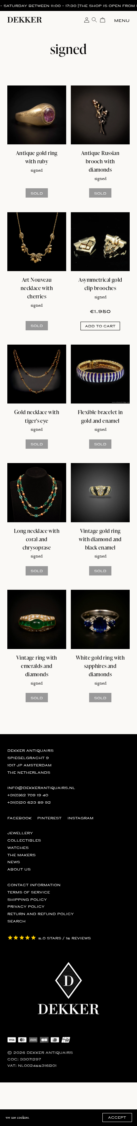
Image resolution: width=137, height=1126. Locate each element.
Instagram (80, 818)
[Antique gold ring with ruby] (36, 114)
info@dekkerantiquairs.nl (41, 788)
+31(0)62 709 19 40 (27, 795)
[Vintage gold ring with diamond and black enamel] (100, 492)
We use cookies (17, 1117)
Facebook (19, 818)
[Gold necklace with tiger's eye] (36, 374)
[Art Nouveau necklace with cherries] (36, 241)
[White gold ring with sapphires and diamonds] (100, 619)
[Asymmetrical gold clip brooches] (100, 241)
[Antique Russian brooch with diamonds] (100, 114)
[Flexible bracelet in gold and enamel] (100, 374)
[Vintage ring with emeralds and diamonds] (36, 619)
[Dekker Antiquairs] (24, 21)
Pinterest (49, 818)
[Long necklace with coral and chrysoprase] (36, 492)
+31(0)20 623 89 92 (29, 802)
